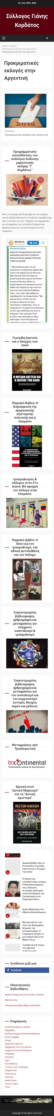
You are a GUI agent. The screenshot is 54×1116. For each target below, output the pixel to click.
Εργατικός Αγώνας (14, 1043)
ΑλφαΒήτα (10, 1030)
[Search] (47, 38)
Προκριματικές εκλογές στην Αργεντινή (26, 132)
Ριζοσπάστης (11, 1063)
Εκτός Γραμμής (12, 1036)
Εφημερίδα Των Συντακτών (18, 1046)
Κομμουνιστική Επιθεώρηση (18, 1050)
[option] (27, 868)
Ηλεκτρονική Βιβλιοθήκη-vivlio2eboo (22, 1005)
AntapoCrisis (11, 1070)
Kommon (9, 1077)
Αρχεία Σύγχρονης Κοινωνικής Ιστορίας (24, 994)
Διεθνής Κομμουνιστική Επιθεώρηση (22, 1033)
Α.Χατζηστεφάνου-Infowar (17, 1026)
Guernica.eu (10, 1073)
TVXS (7, 1087)
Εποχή (8, 1040)
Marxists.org (11, 999)
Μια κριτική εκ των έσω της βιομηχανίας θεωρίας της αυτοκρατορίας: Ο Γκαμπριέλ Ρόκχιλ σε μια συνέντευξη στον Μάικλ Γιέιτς (12, 931)
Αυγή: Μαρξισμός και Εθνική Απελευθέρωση (12, 911)
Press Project (11, 1083)
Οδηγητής (9, 1053)
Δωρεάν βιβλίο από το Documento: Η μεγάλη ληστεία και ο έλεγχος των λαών (12, 867)
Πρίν (7, 1060)
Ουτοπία (9, 1056)
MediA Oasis (11, 1080)
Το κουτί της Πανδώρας (16, 1067)
